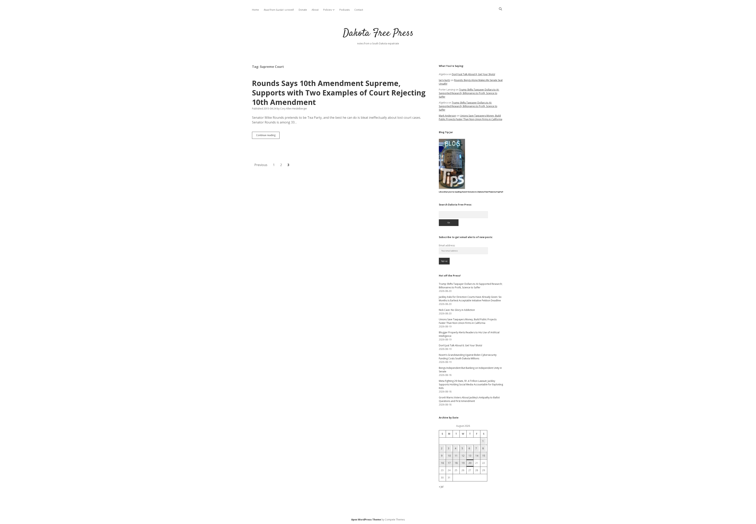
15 (483, 455)
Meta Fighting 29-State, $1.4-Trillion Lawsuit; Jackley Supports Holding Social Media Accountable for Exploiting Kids (471, 384)
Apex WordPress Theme (366, 519)
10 (449, 455)
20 (470, 463)
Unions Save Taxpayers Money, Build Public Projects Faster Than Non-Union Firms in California (470, 117)
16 (442, 463)
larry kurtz (444, 80)
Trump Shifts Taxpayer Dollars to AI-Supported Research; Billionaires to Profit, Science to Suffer (469, 93)
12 (463, 455)
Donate (303, 9)
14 (476, 455)
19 (463, 463)
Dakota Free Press (378, 33)
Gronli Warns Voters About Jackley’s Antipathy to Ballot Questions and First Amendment (469, 399)
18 (456, 463)
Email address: (447, 245)
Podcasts (344, 9)
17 (449, 463)
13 (470, 455)
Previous (260, 165)
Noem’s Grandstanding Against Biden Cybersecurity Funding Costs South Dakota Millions (468, 356)
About (315, 9)
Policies (327, 9)
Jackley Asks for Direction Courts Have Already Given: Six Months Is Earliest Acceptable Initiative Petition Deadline (470, 298)
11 (456, 455)
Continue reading (268, 136)
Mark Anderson (447, 115)
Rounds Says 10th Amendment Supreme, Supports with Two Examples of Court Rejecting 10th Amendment (338, 92)
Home (255, 9)
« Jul (441, 486)
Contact (358, 9)
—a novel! (279, 9)
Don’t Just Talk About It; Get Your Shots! (473, 74)
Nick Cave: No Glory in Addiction (457, 310)
